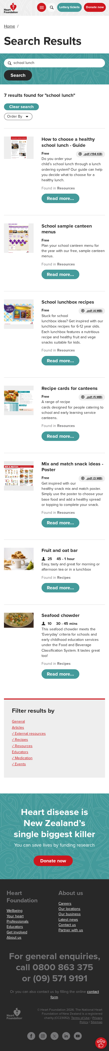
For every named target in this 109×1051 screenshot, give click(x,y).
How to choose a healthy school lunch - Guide (68, 142)
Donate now (95, 7)
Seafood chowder (60, 615)
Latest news (68, 919)
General (18, 721)
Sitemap (96, 1022)
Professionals (18, 921)
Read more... (60, 198)
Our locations (69, 909)
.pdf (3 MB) (94, 478)
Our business (69, 914)
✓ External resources (29, 733)
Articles (18, 727)
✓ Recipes (20, 739)
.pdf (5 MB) (94, 397)
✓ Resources (22, 746)
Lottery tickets (69, 7)
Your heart (15, 916)
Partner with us (70, 930)
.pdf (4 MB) (94, 311)
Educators (20, 752)
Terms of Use (80, 1018)
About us (14, 937)
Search (18, 75)
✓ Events (19, 764)
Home (9, 26)
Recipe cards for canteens (70, 388)
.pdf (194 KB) (92, 154)
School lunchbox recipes (68, 302)
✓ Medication (22, 758)
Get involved (17, 932)
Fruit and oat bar (60, 550)
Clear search (21, 106)
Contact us (67, 925)
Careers (64, 903)
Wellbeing (14, 910)
